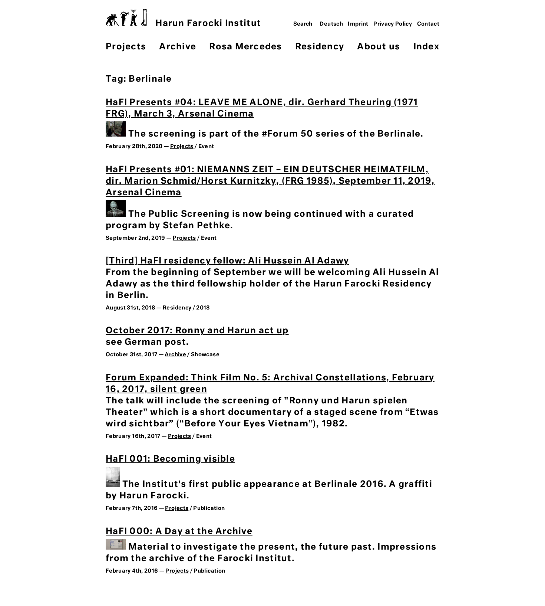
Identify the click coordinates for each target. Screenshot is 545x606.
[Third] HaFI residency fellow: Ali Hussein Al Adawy (227, 261)
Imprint (358, 24)
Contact (428, 24)
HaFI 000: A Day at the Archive (179, 531)
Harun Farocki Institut (208, 23)
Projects (126, 47)
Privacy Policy (392, 24)
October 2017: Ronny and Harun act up (197, 331)
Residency (319, 47)
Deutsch (331, 24)
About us (378, 47)
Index (426, 47)
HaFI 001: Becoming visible (170, 459)
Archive (177, 47)
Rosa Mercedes (245, 47)
